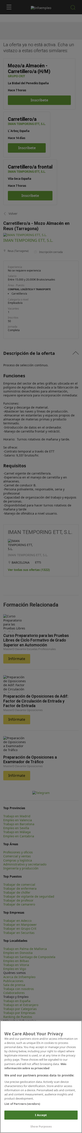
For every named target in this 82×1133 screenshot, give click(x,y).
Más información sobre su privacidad (35, 1066)
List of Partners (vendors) (22, 1104)
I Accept (41, 1115)
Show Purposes (41, 1126)
